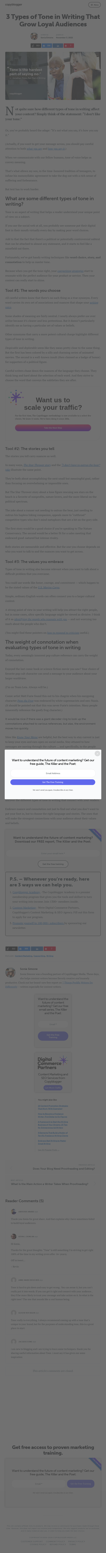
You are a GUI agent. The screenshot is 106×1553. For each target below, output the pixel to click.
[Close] (97, 753)
